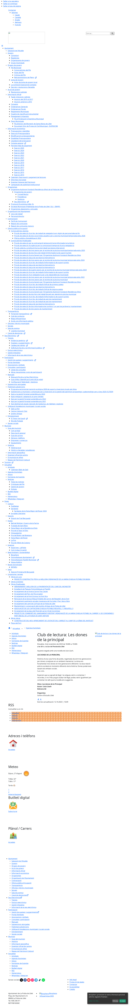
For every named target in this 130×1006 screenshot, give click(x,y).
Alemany (18, 22)
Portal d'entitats (18, 915)
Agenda (14, 715)
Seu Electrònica (14, 897)
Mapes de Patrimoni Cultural (23, 951)
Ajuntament (12, 859)
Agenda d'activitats (33, 628)
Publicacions (16, 720)
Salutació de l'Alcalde (20, 861)
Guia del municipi (18, 939)
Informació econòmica (20, 873)
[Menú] (2, 46)
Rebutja (115, 1001)
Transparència (17, 885)
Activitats (15, 633)
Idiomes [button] (15, 12)
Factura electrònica (19, 902)
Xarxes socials (17, 934)
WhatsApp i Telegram (20, 653)
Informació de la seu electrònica (24, 907)
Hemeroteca (16, 650)
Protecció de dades (76, 982)
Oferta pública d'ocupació (21, 883)
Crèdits (72, 989)
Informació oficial (18, 871)
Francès (18, 25)
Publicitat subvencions (20, 927)
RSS (13, 648)
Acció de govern (18, 868)
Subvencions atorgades (21, 924)
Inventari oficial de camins (22, 946)
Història (15, 941)
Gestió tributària (18, 905)
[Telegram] (36, 980)
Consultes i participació (20, 919)
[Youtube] (29, 980)
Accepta (122, 1001)
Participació (12, 910)
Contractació (16, 880)
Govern (14, 863)
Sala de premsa (17, 893)
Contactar (12, 10)
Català (17, 15)
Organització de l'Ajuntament (23, 878)
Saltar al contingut (10, 4)
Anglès (17, 20)
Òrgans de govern (19, 866)
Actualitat (16, 628)
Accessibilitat (74, 987)
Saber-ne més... (94, 1001)
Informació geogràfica (20, 944)
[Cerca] (112, 33)
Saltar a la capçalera (11, 1)
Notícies (15, 643)
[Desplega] (22, 629)
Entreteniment (17, 932)
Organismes (16, 876)
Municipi (11, 936)
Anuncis (15, 718)
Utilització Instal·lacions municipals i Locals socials (31, 929)
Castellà (18, 17)
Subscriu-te (12, 811)
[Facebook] (25, 980)
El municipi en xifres (19, 949)
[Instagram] (32, 980)
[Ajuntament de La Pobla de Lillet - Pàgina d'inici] (26, 38)
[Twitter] (21, 980)
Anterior (11, 794)
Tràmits (14, 900)
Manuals (15, 922)
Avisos (14, 638)
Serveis (14, 890)
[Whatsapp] (43, 980)
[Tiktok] (40, 980)
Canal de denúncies (19, 895)
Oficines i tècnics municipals (22, 888)
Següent (18, 794)
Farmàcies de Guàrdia (20, 641)
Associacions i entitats (20, 917)
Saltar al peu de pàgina (12, 6)
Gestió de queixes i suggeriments (24, 912)
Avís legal (73, 979)
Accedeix (11, 749)
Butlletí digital (17, 646)
